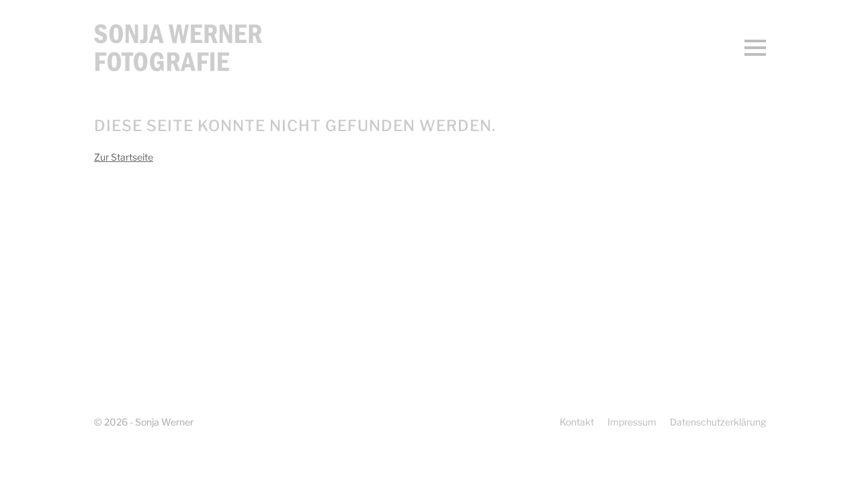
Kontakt (577, 422)
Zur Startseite (123, 157)
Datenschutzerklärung (718, 422)
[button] (755, 48)
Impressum (631, 422)
